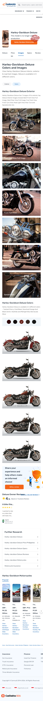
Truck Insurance (8, 661)
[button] (41, 611)
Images (21, 53)
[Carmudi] (9, 5)
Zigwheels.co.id (23, 688)
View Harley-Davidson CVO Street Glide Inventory (16, 629)
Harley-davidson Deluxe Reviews (17, 554)
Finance (29, 11)
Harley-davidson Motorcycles (15, 560)
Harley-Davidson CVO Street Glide (14, 605)
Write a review (14, 487)
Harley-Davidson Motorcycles (24, 42)
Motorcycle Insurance (13, 566)
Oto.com (8, 688)
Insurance (18, 11)
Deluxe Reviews (32, 495)
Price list (13, 54)
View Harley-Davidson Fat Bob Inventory (26, 625)
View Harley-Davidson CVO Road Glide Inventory (5, 629)
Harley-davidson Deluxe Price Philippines (20, 543)
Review (38, 53)
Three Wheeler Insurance (10, 672)
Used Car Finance (30, 658)
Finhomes (27, 669)
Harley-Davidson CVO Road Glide (4, 605)
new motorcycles (10, 645)
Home (3, 645)
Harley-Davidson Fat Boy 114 (34, 605)
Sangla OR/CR (29, 661)
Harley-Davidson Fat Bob (24, 605)
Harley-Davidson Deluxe (35, 645)
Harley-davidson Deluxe (13, 537)
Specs (29, 53)
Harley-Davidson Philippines (21, 645)
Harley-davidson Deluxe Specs (16, 548)
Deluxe (4, 53)
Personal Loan (29, 665)
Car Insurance (7, 658)
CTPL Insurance (7, 665)
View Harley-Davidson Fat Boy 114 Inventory (36, 628)
